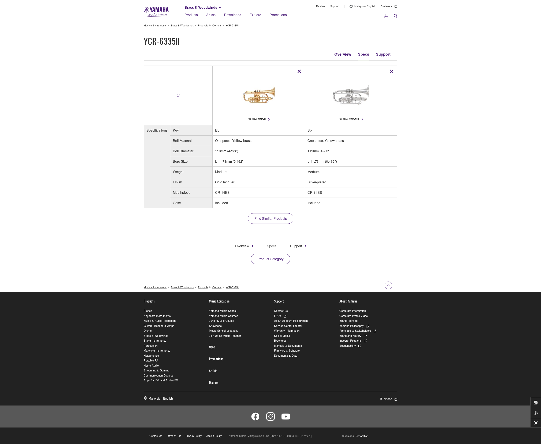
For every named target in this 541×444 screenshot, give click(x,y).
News (212, 346)
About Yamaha (348, 301)
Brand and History (350, 336)
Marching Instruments (157, 350)
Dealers (320, 6)
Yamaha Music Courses (223, 316)
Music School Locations (223, 331)
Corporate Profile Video (353, 316)
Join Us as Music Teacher (225, 336)
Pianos (148, 311)
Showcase (215, 326)
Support (334, 6)
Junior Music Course (221, 321)
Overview (342, 54)
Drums (148, 331)
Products (191, 14)
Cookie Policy (214, 435)
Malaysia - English (365, 6)
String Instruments (155, 340)
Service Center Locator (288, 326)
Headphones (151, 355)
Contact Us (281, 311)
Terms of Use (173, 435)
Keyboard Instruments (157, 316)
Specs (363, 54)
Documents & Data (285, 355)
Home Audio (151, 365)
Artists (211, 14)
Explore (255, 14)
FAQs (277, 316)
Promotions (278, 14)
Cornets (216, 25)
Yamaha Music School (222, 311)
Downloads (232, 14)
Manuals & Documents (288, 346)
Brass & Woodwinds (200, 7)
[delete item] (299, 71)
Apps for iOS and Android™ (161, 380)
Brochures (280, 340)
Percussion (150, 346)
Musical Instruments (155, 25)
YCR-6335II (232, 25)
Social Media (282, 336)
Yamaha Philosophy (351, 326)
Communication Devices (159, 375)
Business (386, 6)
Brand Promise (348, 321)
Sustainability (347, 346)
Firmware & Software (287, 350)
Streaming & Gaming (156, 370)
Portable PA (151, 360)
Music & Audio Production (160, 321)
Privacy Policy (194, 435)
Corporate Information (352, 311)
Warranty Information (286, 331)
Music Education (219, 301)
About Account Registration (291, 321)
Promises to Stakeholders (355, 331)
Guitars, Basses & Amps (159, 326)
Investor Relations (350, 340)
